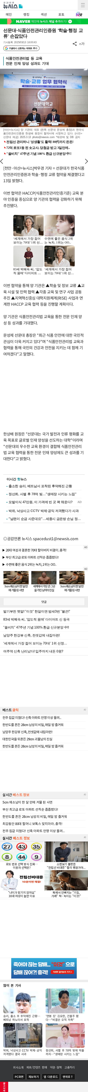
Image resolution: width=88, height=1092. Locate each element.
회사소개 (18, 1067)
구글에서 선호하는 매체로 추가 (23, 48)
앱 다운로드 (51, 1077)
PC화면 (19, 1077)
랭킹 (26, 14)
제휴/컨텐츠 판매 (36, 1067)
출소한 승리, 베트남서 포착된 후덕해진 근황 (40, 486)
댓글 (44, 602)
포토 (61, 14)
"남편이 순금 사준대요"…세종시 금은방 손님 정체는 (45, 519)
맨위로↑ (68, 1077)
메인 (9, 14)
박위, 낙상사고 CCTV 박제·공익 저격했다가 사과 (44, 511)
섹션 (44, 14)
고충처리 (69, 1067)
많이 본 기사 (12, 985)
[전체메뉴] (83, 5)
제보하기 (33, 1077)
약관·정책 (56, 1067)
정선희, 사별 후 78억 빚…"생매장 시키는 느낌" (43, 494)
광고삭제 (4, 1087)
